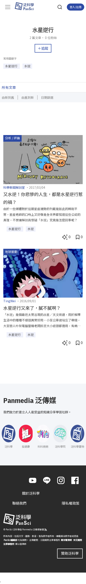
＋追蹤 (43, 48)
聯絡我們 (19, 503)
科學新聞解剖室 (14, 187)
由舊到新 (27, 97)
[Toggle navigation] (8, 7)
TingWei (9, 301)
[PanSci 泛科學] (26, 6)
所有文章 (9, 87)
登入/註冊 (75, 7)
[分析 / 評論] (43, 159)
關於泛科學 (31, 493)
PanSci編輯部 (10, 540)
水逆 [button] (27, 66)
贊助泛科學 (70, 553)
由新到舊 (8, 97)
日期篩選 (47, 97)
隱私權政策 (70, 503)
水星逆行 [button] (11, 66)
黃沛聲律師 (66, 540)
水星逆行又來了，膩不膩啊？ (32, 308)
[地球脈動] (43, 272)
